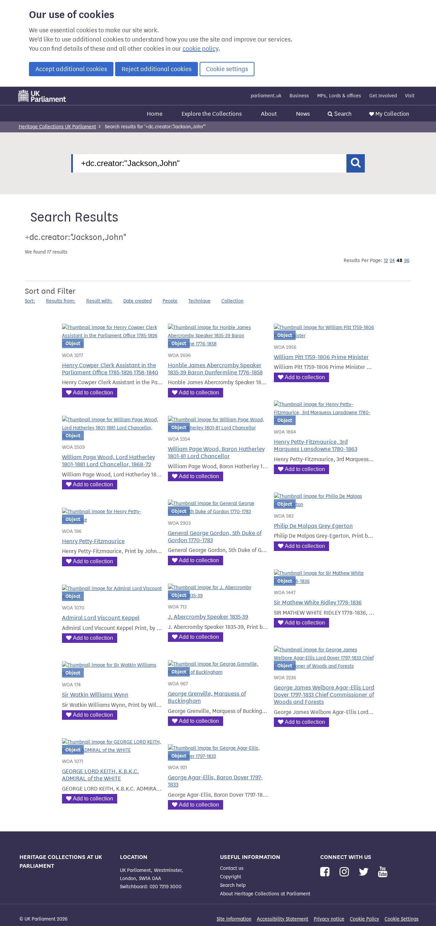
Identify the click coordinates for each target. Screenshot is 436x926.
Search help (233, 885)
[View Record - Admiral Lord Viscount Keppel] (112, 597)
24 (392, 260)
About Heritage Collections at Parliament (265, 894)
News (303, 113)
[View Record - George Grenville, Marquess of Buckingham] (218, 672)
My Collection (392, 114)
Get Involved (383, 96)
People (169, 301)
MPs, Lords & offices (339, 96)
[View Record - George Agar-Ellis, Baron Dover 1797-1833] (218, 756)
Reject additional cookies (156, 69)
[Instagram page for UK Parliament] (346, 872)
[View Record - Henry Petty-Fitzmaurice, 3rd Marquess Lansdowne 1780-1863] (324, 421)
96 (406, 260)
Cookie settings (227, 69)
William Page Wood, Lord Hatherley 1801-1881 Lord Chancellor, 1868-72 (108, 461)
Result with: (99, 301)
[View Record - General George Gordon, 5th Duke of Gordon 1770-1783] (218, 512)
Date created (137, 301)
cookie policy (200, 48)
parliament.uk (266, 96)
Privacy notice (329, 919)
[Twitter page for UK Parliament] (365, 872)
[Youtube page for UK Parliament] (382, 872)
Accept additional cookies (71, 69)
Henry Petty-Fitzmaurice (93, 541)
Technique (199, 301)
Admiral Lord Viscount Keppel (101, 617)
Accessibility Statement (282, 919)
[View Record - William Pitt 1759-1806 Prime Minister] (324, 336)
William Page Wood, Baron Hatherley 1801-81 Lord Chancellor (216, 452)
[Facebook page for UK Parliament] (326, 872)
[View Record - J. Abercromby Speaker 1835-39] (218, 596)
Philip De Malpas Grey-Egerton (313, 526)
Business (299, 96)
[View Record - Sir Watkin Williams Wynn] (112, 673)
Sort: (30, 301)
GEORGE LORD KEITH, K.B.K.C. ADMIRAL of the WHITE (100, 775)
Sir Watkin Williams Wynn (95, 694)
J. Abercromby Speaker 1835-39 (208, 616)
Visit (410, 96)
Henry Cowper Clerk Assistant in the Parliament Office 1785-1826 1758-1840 (110, 369)
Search (342, 114)
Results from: (60, 301)
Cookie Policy (364, 919)
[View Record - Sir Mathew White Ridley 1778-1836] (324, 581)
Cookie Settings (402, 919)
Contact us (232, 868)
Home (154, 113)
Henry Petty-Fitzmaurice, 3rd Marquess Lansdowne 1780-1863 (315, 445)
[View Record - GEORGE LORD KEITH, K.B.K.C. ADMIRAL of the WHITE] (112, 750)
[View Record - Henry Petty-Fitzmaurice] (112, 520)
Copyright (230, 877)
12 (386, 260)
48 (399, 260)
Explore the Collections (212, 113)
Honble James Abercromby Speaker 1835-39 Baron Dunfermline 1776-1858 (215, 369)
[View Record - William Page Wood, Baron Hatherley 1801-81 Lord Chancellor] (218, 428)
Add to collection (93, 392)
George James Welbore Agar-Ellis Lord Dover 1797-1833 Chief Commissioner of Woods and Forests (324, 694)
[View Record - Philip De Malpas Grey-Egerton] (324, 504)
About (269, 113)
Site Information (234, 919)
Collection (232, 301)
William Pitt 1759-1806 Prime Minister (321, 357)
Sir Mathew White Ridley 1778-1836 (318, 602)
